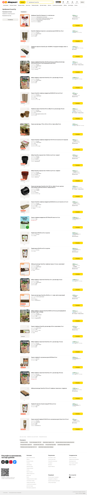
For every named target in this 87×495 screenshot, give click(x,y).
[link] (24, 442)
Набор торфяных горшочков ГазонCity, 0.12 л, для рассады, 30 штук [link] (47, 77)
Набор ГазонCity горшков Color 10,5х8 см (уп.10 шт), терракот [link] (45, 170)
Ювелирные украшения (31, 487)
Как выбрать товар (51, 457)
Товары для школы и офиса (32, 478)
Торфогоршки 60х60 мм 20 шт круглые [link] (40, 248)
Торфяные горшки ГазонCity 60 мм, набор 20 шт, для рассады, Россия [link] (47, 108)
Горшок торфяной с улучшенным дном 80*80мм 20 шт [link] (44, 357)
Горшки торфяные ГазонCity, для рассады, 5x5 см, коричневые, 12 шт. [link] (47, 326)
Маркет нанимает (72, 464)
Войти (82, 2)
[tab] (5, 5)
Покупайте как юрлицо (52, 461)
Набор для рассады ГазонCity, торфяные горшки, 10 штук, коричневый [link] (47, 264)
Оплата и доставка (51, 459)
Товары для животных (31, 482)
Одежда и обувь (30, 466)
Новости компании (72, 457)
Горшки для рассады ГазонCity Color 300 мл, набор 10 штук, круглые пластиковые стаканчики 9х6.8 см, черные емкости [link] (47, 187)
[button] (23, 12)
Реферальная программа (74, 459)
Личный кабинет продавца (53, 477)
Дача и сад (29, 475)
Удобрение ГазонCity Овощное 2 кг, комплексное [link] (42, 15)
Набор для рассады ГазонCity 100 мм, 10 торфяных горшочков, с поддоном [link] (49, 388)
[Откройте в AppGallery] (10, 463)
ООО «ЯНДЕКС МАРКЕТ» (81, 491)
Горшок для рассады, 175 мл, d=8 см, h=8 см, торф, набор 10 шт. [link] (46, 124)
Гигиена (28, 462)
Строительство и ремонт (31, 484)
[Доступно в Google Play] (7, 463)
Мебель (28, 459)
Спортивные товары (30, 480)
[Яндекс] (84, 493)
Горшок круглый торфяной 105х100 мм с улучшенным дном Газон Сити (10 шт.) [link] (50, 419)
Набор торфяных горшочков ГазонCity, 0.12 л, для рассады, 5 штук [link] (46, 279)
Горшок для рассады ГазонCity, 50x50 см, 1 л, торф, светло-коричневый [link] (48, 295)
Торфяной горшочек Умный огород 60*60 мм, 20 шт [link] (43, 403)
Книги (28, 477)
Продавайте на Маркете (53, 478)
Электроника (29, 464)
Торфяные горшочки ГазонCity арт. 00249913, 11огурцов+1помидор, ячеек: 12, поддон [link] (49, 47)
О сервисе (50, 462)
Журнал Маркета (51, 466)
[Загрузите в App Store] (3, 463)
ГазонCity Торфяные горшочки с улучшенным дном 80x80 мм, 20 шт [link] (47, 31)
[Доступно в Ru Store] (14, 463)
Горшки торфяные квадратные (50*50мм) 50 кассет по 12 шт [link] (45, 217)
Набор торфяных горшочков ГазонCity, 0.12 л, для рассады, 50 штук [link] (47, 372)
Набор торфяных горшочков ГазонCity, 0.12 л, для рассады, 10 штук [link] (47, 341)
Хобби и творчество (30, 473)
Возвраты (50, 464)
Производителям (72, 461)
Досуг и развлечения (31, 457)
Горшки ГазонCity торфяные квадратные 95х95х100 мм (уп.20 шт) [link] (47, 93)
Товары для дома (30, 468)
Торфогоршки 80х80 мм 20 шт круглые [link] (40, 232)
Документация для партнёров (54, 480)
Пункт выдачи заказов (73, 462)
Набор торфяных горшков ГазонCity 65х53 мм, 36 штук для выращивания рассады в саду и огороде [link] (48, 311)
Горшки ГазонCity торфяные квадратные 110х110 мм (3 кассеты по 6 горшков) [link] (49, 139)
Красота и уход (29, 471)
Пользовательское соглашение (15, 492)
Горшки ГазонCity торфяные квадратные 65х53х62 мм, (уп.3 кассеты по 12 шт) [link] (49, 201)
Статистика (5, 492)
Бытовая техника (30, 461)
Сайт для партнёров (52, 482)
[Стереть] (52, 2)
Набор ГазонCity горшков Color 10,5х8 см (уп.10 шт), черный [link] (45, 155)
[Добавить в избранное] (28, 16)
